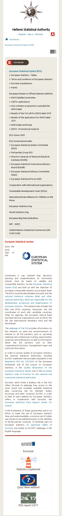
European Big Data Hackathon (23, 218)
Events (14, 87)
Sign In (31, 34)
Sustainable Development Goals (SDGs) (28, 191)
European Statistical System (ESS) (19, 45)
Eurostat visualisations (21, 83)
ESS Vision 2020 (17, 135)
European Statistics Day (20, 206)
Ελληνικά (39, 34)
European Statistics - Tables (24, 75)
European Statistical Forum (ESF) (26, 179)
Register (22, 34)
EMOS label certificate (21, 125)
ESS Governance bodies (20, 141)
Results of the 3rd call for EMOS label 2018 (31, 113)
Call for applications (20, 102)
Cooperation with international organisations (31, 185)
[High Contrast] (53, 34)
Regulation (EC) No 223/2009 (19, 361)
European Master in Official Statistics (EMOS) (31, 93)
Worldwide (14, 40)
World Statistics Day (19, 212)
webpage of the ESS (18, 328)
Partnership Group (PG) (22, 152)
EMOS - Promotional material (25, 129)
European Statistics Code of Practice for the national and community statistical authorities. (28, 374)
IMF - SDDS (14, 224)
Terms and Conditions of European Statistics (31, 79)
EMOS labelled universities (23, 98)
